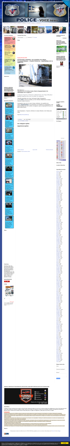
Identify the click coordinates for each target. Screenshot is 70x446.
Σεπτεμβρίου (58, 184)
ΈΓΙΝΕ (64, 443)
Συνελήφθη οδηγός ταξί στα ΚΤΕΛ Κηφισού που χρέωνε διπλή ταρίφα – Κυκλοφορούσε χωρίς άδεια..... (8, 61)
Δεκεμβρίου (58, 195)
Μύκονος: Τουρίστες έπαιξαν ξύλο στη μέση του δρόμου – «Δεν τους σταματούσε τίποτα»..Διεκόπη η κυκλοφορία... (9, 53)
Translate (35, 37)
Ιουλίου (57, 172)
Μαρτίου (57, 177)
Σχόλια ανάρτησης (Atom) (26, 151)
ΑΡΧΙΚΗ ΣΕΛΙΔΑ (6, 23)
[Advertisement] (35, 49)
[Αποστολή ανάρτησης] (24, 119)
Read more (9, 43)
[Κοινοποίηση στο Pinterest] (30, 119)
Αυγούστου (58, 171)
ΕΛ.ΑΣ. (11, 23)
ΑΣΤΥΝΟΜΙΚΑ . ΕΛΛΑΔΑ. (24, 120)
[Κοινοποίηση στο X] (28, 119)
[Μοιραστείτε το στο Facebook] (29, 119)
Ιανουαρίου (58, 179)
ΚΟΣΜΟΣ (33, 23)
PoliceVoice (12, 5)
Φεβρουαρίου (58, 178)
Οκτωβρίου (58, 183)
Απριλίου (57, 176)
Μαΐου (57, 189)
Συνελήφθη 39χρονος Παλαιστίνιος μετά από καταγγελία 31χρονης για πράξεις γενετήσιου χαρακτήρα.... (8, 39)
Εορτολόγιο (62, 138)
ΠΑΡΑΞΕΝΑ (38, 23)
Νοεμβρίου (58, 182)
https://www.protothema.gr (24, 114)
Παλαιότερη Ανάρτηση (49, 149)
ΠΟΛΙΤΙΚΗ (19, 23)
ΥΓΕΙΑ (15, 23)
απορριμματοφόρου (25, 104)
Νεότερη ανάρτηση (21, 149)
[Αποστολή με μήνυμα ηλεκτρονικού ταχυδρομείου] (26, 119)
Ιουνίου (57, 173)
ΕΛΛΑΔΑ (28, 23)
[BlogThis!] (27, 119)
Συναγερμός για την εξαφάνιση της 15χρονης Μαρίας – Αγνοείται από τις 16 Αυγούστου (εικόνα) (8, 46)
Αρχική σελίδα (35, 149)
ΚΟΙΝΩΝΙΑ (24, 23)
